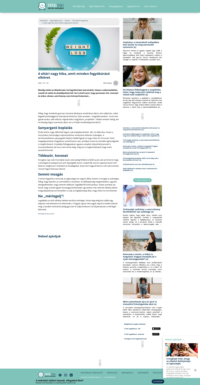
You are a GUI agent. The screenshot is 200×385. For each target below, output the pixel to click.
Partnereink (143, 373)
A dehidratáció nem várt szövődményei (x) (139, 164)
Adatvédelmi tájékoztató (92, 373)
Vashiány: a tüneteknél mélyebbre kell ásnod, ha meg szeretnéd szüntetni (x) (141, 44)
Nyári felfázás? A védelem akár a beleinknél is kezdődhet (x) (140, 169)
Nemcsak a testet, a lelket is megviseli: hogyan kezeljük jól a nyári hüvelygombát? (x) (140, 147)
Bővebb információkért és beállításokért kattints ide (56, 383)
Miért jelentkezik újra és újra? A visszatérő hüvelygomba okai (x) (139, 153)
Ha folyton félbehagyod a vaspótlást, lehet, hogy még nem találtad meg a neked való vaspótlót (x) (142, 92)
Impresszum (112, 373)
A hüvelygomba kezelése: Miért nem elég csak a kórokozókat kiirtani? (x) (141, 159)
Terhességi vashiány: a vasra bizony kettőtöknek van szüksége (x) (141, 141)
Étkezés (67, 21)
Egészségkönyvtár (56, 21)
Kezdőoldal (44, 21)
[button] (161, 6)
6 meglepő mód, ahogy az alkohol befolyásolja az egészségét (178, 361)
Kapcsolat (157, 373)
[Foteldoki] (46, 375)
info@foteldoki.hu (95, 377)
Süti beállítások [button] (109, 377)
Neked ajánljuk (173, 339)
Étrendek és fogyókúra (80, 21)
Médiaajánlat (127, 373)
